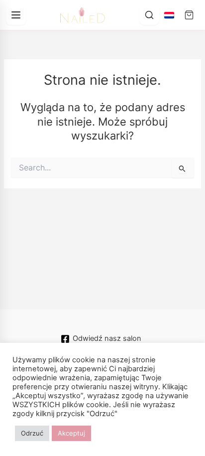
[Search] (149, 15)
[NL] (169, 15)
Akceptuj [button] (71, 433)
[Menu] (16, 15)
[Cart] (189, 15)
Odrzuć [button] (32, 433)
